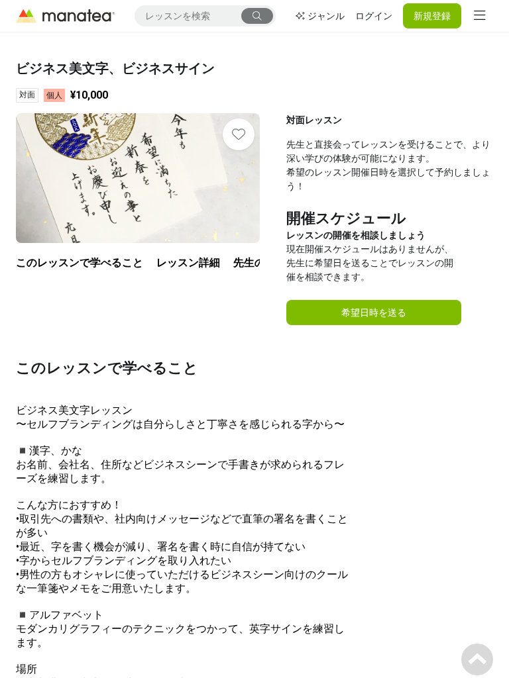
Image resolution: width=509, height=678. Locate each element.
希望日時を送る (373, 312)
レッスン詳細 (188, 262)
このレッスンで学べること (79, 262)
